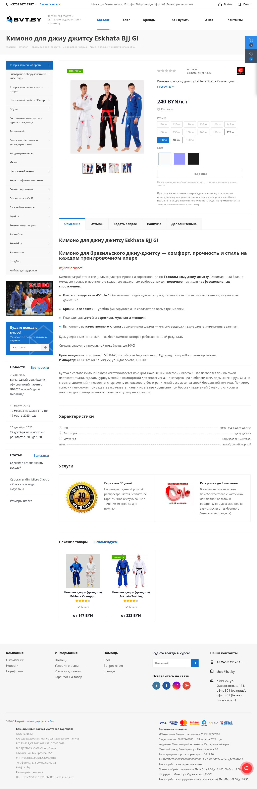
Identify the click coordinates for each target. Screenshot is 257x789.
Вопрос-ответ (113, 666)
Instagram (176, 686)
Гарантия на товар (68, 677)
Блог (107, 660)
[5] (174, 71)
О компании (15, 660)
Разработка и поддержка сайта (34, 721)
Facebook (166, 686)
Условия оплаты (67, 666)
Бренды (109, 671)
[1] (159, 71)
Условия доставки (68, 671)
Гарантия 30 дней (118, 483)
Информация (66, 653)
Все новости (40, 367)
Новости (12, 666)
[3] (167, 71)
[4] (170, 71)
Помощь (61, 660)
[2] (163, 71)
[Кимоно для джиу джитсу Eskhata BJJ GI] (107, 116)
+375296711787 (228, 662)
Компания (14, 653)
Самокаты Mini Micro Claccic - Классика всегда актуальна (29, 484)
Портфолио (14, 671)
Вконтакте (156, 686)
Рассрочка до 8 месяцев (219, 483)
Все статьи (41, 455)
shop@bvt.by (226, 672)
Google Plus (187, 686)
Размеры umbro (21, 501)
